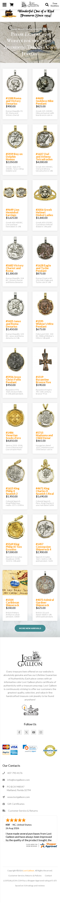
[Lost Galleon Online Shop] (30, 4)
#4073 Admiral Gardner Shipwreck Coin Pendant (45, 603)
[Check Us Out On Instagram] (40, 732)
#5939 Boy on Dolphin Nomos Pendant (14, 158)
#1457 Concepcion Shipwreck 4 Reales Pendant (43, 549)
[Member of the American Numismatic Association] (30, 709)
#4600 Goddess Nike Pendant (45, 101)
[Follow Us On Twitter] (26, 732)
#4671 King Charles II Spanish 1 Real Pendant (45, 492)
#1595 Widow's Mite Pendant (45, 324)
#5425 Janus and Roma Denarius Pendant (13, 325)
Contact (48, 875)
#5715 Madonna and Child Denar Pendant (44, 436)
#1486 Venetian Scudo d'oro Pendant (13, 436)
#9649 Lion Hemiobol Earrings (12, 212)
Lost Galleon (28, 870)
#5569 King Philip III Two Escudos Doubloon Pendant (14, 549)
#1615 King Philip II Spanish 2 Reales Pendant (13, 494)
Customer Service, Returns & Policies (25, 875)
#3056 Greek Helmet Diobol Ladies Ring (44, 213)
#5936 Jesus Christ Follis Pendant (13, 379)
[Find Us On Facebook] (19, 732)
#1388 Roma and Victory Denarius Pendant (13, 102)
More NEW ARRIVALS (30, 628)
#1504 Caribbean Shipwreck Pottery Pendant (12, 605)
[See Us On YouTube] (33, 732)
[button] (30, 748)
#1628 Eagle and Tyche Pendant (43, 268)
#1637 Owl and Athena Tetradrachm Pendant (44, 158)
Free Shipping (54, 4)
